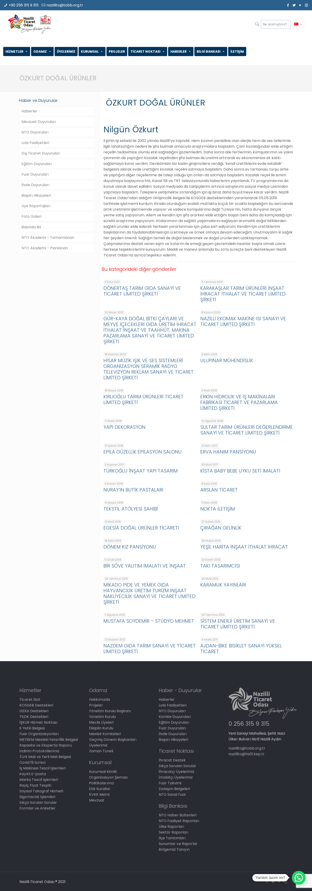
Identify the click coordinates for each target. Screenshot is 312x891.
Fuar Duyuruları (35, 174)
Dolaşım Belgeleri (174, 788)
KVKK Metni (99, 794)
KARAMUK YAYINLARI (223, 584)
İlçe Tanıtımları (172, 838)
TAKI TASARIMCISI (220, 565)
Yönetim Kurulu (102, 716)
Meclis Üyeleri (101, 722)
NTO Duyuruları (34, 132)
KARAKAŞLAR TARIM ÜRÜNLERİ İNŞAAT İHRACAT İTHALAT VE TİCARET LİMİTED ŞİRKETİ (243, 294)
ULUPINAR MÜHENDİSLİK (226, 360)
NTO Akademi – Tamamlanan (47, 237)
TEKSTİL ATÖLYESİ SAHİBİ (130, 508)
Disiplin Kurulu (101, 728)
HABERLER (178, 51)
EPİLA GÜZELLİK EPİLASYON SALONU (142, 451)
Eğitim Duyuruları (36, 163)
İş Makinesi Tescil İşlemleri (42, 768)
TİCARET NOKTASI (145, 51)
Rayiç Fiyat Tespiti (35, 785)
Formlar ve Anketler (37, 808)
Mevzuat (96, 800)
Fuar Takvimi (170, 783)
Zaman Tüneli (101, 751)
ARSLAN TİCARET (219, 489)
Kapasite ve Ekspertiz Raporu (45, 745)
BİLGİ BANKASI (208, 51)
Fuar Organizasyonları (39, 733)
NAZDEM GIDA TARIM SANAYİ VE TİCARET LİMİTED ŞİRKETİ (149, 648)
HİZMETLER (14, 51)
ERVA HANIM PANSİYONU (228, 451)
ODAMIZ (40, 51)
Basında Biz (31, 227)
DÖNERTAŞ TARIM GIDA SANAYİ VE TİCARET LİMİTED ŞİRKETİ (142, 291)
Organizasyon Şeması (108, 777)
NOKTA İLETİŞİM (217, 508)
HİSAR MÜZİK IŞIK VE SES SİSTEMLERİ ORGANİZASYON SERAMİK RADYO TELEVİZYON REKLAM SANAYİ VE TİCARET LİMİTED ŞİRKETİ (148, 369)
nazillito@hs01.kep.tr (246, 754)
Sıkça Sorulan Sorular (38, 802)
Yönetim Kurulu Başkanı (110, 711)
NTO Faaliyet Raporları (179, 820)
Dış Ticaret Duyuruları (40, 153)
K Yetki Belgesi (32, 728)
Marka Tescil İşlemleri (38, 779)
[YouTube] (300, 5)
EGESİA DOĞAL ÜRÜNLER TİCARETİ (141, 527)
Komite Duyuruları (175, 716)
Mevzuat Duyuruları (38, 121)
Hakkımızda (99, 699)
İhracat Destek (172, 760)
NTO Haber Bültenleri (177, 815)
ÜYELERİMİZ (66, 51)
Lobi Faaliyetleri (35, 142)
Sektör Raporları (173, 832)
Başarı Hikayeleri (36, 195)
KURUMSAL (90, 51)
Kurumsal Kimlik (103, 771)
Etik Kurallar (99, 788)
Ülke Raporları (171, 826)
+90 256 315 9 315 (24, 5)
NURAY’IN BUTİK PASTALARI (133, 489)
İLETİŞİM (237, 51)
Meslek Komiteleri (105, 733)
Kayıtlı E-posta (32, 774)
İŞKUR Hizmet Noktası (38, 722)
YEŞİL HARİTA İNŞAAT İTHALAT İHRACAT (244, 546)
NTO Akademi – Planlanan (44, 248)
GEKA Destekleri (33, 711)
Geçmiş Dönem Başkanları (112, 739)
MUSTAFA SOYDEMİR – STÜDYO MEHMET (148, 621)
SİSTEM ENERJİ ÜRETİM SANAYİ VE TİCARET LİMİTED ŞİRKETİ (237, 624)
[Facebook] (288, 5)
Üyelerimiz (98, 745)
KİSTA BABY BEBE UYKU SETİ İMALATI (240, 470)
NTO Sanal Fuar (172, 794)
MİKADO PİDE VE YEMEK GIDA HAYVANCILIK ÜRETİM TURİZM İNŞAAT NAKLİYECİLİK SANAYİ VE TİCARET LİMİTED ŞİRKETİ (149, 593)
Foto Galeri (31, 216)
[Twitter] (294, 5)
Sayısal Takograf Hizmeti (41, 791)
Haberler (29, 111)
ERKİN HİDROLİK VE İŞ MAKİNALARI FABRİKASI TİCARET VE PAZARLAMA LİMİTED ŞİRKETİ (239, 402)
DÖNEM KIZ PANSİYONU (129, 546)
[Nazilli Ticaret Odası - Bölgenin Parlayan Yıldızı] (29, 24)
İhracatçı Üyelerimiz (176, 771)
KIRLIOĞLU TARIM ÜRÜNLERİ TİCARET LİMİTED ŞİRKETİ (143, 399)
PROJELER (117, 51)
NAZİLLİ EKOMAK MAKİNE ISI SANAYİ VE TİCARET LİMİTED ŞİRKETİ (243, 321)
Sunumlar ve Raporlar (178, 843)
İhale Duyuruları (35, 184)
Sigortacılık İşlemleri (37, 796)
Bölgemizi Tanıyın (174, 849)
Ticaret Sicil (29, 699)
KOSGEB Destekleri (36, 705)
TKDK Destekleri (33, 716)
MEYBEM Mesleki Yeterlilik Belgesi (48, 739)
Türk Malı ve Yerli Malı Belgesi (45, 756)
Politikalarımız (101, 783)
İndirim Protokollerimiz (39, 751)
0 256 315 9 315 (248, 724)
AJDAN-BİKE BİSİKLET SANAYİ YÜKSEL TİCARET (241, 648)
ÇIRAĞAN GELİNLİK (220, 527)
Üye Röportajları (35, 206)
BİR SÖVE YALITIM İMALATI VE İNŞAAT (144, 565)
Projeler (96, 705)
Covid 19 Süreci (32, 762)
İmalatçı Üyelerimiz (176, 777)
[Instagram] (306, 5)
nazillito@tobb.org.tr (64, 5)
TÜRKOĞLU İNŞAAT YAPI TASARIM (140, 470)
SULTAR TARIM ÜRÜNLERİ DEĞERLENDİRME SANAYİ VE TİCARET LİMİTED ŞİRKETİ (246, 430)
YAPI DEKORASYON (124, 427)
